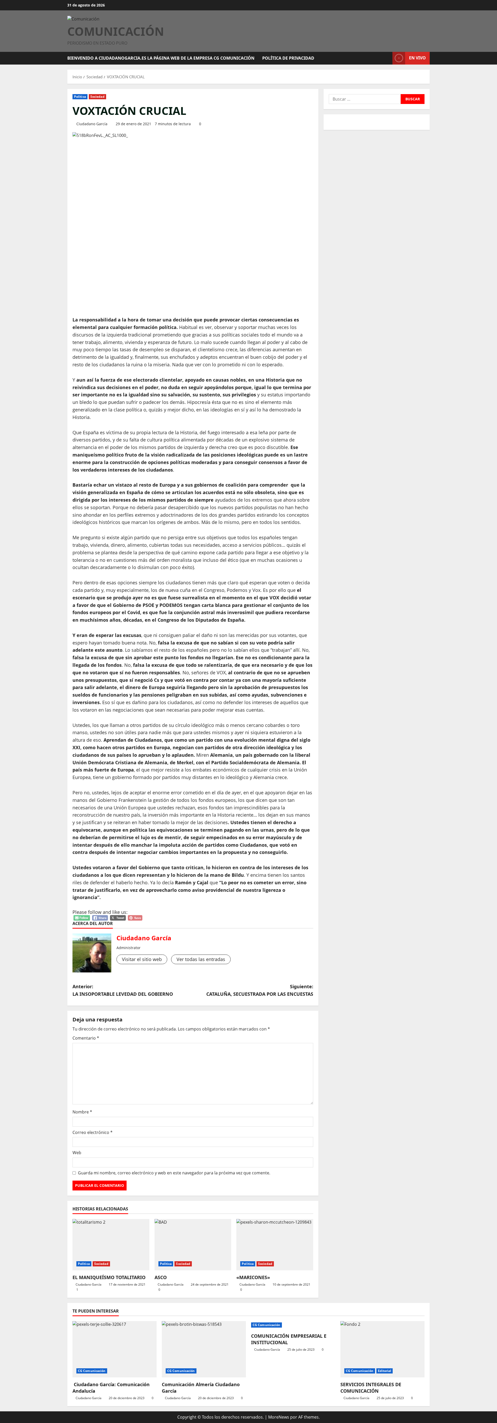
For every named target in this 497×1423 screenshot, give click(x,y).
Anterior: (122, 990)
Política (80, 96)
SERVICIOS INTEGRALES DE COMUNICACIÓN (370, 1387)
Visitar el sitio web (142, 959)
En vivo (417, 58)
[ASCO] (193, 1244)
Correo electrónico (92, 1132)
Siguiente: (259, 990)
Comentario (85, 1038)
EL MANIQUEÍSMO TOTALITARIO (108, 1277)
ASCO (161, 1277)
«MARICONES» (253, 1277)
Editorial (384, 1371)
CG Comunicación (92, 1371)
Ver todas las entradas (201, 959)
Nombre (82, 1112)
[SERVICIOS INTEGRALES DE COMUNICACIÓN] (382, 1349)
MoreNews (278, 1417)
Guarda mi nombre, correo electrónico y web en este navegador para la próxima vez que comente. (174, 1173)
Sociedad (97, 96)
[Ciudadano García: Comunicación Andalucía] (114, 1349)
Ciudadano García (91, 123)
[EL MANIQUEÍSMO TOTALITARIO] (110, 1244)
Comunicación (115, 31)
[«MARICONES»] (274, 1244)
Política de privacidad (288, 58)
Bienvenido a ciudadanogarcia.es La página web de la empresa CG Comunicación (160, 58)
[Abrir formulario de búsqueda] (387, 58)
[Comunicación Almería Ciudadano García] (204, 1349)
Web (76, 1152)
